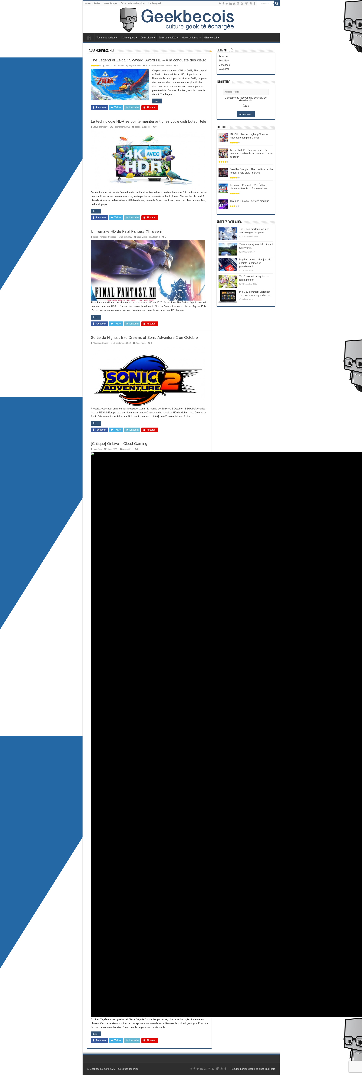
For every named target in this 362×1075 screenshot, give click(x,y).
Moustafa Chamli (100, 343)
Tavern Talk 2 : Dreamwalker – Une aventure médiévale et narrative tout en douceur (251, 153)
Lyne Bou (97, 449)
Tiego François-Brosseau (104, 237)
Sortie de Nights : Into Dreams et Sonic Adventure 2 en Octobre (144, 337)
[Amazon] (250, 3)
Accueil (89, 37)
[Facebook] (223, 3)
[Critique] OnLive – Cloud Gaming (119, 443)
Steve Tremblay (100, 127)
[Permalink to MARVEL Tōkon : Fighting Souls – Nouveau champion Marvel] (223, 137)
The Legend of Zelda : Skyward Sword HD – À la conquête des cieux (148, 60)
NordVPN (224, 69)
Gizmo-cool (210, 37)
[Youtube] (234, 3)
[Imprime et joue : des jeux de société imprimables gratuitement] (228, 264)
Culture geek (128, 37)
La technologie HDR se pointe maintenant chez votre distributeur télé (148, 121)
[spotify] (241, 3)
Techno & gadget (106, 37)
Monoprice (224, 65)
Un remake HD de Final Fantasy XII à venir (127, 231)
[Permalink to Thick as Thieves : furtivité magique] (223, 203)
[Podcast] (254, 3)
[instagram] (238, 3)
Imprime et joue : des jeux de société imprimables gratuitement (255, 263)
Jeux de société (167, 37)
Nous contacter (92, 3)
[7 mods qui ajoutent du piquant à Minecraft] (228, 249)
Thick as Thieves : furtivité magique (249, 201)
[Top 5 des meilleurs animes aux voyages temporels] (228, 233)
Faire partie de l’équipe (133, 3)
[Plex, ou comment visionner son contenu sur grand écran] (228, 296)
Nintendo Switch (164, 65)
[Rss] (220, 3)
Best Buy (224, 60)
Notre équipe (110, 3)
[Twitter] (226, 3)
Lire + (157, 101)
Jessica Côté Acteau (114, 65)
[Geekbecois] (181, 19)
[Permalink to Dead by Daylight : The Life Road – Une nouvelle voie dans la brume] (223, 172)
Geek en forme (190, 37)
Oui (247, 106)
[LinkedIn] (230, 3)
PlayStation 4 (154, 237)
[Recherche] (277, 3)
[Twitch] (246, 3)
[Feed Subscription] (210, 50)
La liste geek (154, 3)
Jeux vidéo (147, 37)
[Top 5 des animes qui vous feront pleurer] (228, 281)
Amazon (223, 56)
